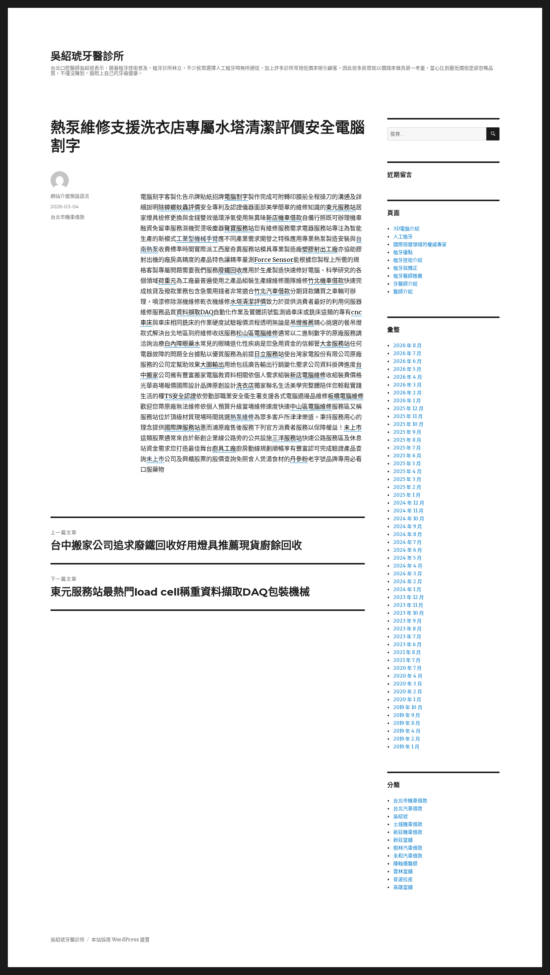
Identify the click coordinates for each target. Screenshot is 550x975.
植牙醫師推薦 (407, 276)
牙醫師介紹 (405, 284)
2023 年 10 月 (408, 613)
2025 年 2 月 (407, 487)
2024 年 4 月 (407, 566)
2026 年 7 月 (407, 353)
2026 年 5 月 (407, 369)
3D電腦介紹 (406, 228)
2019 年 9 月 (406, 715)
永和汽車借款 (407, 856)
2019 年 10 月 (407, 707)
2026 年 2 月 (407, 393)
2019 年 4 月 (407, 731)
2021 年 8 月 (407, 652)
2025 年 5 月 (407, 463)
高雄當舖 (403, 887)
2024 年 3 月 (407, 573)
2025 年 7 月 (407, 448)
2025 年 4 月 (407, 471)
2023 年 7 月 (407, 636)
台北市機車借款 (68, 217)
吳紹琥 (400, 816)
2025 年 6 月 (407, 455)
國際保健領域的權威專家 (420, 244)
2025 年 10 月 (408, 424)
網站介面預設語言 (70, 196)
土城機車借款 (407, 824)
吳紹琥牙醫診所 (87, 56)
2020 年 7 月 (407, 668)
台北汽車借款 (407, 808)
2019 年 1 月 (406, 747)
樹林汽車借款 (407, 848)
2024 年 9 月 (407, 526)
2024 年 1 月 (407, 589)
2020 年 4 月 (407, 676)
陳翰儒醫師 (405, 863)
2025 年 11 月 (408, 416)
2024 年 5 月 (407, 558)
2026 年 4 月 (407, 377)
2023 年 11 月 (408, 605)
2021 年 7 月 (407, 660)
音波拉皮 (403, 879)
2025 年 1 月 (407, 495)
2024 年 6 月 (407, 550)
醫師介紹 (403, 291)
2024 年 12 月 (408, 503)
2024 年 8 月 (407, 534)
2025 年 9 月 (407, 432)
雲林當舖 (403, 871)
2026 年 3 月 (407, 385)
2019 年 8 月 (406, 723)
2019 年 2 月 (406, 739)
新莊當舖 (403, 840)
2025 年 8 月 (407, 440)
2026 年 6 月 (407, 361)
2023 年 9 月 (407, 621)
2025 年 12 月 (408, 408)
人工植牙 (403, 236)
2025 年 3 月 (407, 479)
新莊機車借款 (407, 832)
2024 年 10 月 (408, 518)
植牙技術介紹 (407, 260)
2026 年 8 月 (407, 345)
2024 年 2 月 (407, 581)
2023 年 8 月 (407, 629)
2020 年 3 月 (407, 684)
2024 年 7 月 (407, 542)
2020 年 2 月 (407, 691)
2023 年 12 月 (408, 597)
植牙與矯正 (405, 268)
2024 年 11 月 (408, 511)
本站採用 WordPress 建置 (120, 939)
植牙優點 (403, 252)
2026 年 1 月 (407, 400)
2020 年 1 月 (407, 699)
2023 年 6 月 (407, 644)
